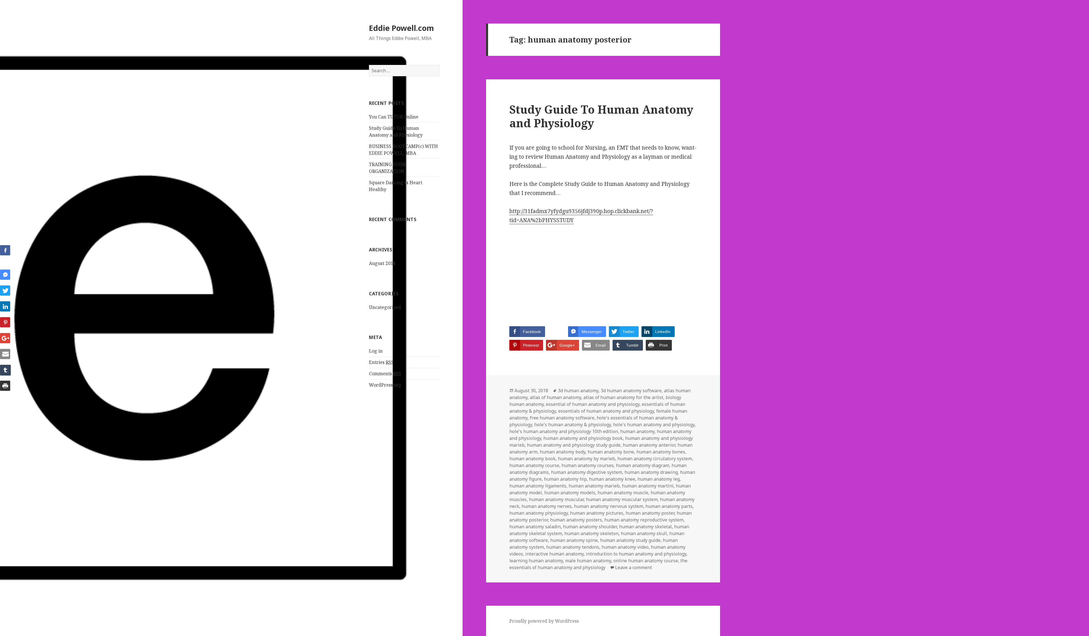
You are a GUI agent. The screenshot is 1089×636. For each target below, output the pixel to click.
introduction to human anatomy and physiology (636, 554)
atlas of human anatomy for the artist (623, 397)
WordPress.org (385, 385)
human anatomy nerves (547, 506)
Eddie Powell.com (401, 28)
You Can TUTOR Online (393, 117)
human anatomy (637, 431)
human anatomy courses (588, 465)
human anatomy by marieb (586, 458)
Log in (376, 351)
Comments (385, 373)
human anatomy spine (574, 540)
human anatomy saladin (535, 526)
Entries (381, 362)
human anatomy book (532, 458)
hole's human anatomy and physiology (654, 424)
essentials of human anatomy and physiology (606, 411)
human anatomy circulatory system (654, 458)
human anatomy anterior (649, 445)
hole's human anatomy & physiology (572, 424)
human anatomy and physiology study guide (574, 445)
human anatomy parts (669, 506)
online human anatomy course (645, 560)
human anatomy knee (612, 479)
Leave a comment (633, 567)
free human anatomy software (562, 418)
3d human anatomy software (631, 390)
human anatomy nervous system (608, 506)
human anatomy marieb (594, 486)
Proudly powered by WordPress (544, 621)
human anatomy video (625, 547)
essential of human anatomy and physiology (593, 404)
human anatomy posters (576, 520)
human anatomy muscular (556, 499)
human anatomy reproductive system (643, 520)
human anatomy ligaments (537, 486)
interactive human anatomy (554, 554)
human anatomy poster (650, 513)
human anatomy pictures (596, 513)
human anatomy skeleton (591, 533)
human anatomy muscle (623, 492)
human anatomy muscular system (622, 499)
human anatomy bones (660, 452)
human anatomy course (534, 465)
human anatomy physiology (538, 513)
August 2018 (382, 263)
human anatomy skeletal (645, 526)
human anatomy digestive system (586, 472)
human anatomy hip (565, 479)
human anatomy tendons (572, 547)
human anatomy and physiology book (583, 438)
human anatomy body (562, 452)
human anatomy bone (611, 452)
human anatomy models (569, 492)
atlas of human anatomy (555, 397)
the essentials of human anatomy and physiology (598, 564)
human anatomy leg (659, 479)
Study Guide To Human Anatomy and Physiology (601, 116)
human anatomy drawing (651, 472)
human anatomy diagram (642, 465)
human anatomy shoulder (590, 526)
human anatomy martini (648, 486)
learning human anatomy (536, 560)
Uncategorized (385, 307)
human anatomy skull (644, 533)
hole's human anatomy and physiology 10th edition (563, 431)
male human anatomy (588, 560)
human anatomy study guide (630, 540)
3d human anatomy (578, 390)
